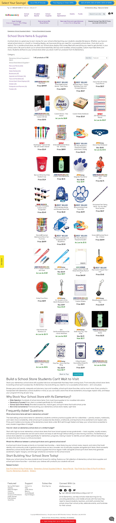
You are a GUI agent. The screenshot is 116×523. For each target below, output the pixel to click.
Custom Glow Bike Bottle (61, 176)
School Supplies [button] (48, 14)
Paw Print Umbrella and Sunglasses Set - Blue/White (61, 239)
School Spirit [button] (26, 14)
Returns (27, 491)
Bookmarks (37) (14, 73)
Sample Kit (11, 493)
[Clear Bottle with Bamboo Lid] (42, 319)
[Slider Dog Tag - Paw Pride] (80, 319)
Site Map (63, 517)
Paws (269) (12, 68)
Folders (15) (12, 89)
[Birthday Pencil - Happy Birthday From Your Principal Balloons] (80, 71)
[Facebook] (65, 490)
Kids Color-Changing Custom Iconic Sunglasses (41, 207)
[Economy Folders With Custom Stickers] (80, 287)
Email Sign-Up (46, 486)
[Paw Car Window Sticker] (100, 350)
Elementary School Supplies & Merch (19, 31)
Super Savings (12, 496)
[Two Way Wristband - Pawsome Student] (80, 224)
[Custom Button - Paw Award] (61, 103)
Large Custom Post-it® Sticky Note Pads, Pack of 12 (81, 270)
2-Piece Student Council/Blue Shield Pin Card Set (80, 363)
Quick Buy (11, 500)
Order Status (29, 489)
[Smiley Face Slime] (42, 287)
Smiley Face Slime (41, 298)
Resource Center (103, 8)
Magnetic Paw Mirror (80, 177)
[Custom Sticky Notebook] (80, 103)
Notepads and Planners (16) (18, 86)
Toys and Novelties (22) (16, 78)
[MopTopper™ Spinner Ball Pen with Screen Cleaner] (42, 132)
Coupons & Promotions (15, 494)
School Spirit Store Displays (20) (19, 81)
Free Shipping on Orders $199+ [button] (63, 3)
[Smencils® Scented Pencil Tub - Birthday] (61, 132)
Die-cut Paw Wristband (100, 145)
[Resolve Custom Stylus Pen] (42, 350)
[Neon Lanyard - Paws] (61, 256)
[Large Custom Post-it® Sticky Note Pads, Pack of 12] (80, 256)
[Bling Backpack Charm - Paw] (100, 287)
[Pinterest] (70, 490)
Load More (78, 374)
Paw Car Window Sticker (99, 362)
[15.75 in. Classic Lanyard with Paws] (42, 256)
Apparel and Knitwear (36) (17, 76)
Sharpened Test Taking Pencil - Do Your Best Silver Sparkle (100, 206)
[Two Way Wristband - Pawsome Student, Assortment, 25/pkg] (80, 132)
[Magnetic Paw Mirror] (80, 164)
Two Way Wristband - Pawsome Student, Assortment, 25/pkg (80, 147)
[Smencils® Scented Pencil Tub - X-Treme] (100, 224)
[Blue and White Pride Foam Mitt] (80, 194)
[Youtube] (60, 490)
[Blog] (74, 490)
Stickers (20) (12, 84)
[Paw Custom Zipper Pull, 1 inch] (100, 256)
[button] (113, 3)
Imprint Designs (29, 494)
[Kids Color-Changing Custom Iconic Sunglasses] (42, 194)
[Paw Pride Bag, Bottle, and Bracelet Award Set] (61, 194)
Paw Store (42, 83)
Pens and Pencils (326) (16, 66)
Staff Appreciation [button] (61, 14)
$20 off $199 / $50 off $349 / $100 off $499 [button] (96, 3)
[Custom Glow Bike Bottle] (61, 164)
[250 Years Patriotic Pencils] (100, 103)
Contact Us (28, 486)
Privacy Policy (55, 517)
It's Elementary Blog (91, 8)
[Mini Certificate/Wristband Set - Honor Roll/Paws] (61, 319)
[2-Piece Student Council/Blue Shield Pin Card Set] (80, 350)
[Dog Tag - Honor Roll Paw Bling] (61, 350)
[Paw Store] (42, 71)
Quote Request (29, 493)
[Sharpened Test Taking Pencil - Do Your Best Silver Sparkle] (100, 194)
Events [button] (72, 14)
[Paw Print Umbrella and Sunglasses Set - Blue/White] (61, 224)
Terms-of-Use (46, 517)
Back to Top (64, 374)
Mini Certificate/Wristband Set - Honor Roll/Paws (61, 331)
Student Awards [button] (37, 14)
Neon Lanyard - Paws (61, 269)
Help (26, 487)
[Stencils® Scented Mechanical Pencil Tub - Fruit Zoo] (42, 224)
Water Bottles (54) (15, 71)
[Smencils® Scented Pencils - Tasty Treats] (61, 71)
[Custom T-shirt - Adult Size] (100, 164)
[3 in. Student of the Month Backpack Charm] (61, 287)
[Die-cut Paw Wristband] (100, 132)
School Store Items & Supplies (41, 31)
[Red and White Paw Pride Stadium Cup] (42, 164)
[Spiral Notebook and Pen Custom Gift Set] (42, 103)
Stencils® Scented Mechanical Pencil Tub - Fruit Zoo (41, 237)
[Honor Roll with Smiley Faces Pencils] (100, 71)
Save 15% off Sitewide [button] (37, 3)
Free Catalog (12, 498)
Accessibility (70, 517)
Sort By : (88, 58)
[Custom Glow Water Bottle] (100, 319)
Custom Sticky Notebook (80, 114)
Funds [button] (80, 14)
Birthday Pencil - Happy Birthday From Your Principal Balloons (80, 86)
